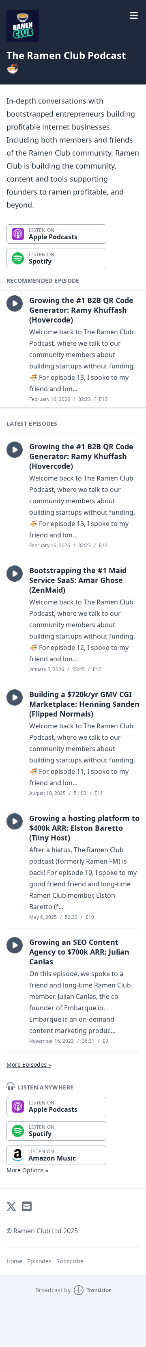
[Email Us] (27, 1206)
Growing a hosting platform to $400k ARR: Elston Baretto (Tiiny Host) (84, 827)
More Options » (27, 1170)
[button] (14, 303)
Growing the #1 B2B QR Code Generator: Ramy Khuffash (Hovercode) (81, 310)
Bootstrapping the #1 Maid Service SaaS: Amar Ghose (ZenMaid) (78, 580)
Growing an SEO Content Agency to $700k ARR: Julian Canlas (79, 951)
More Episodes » (28, 1064)
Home (14, 1261)
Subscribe (70, 1261)
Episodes (39, 1261)
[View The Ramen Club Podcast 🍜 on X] (11, 1206)
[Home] (22, 26)
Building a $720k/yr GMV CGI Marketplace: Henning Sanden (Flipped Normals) (84, 704)
